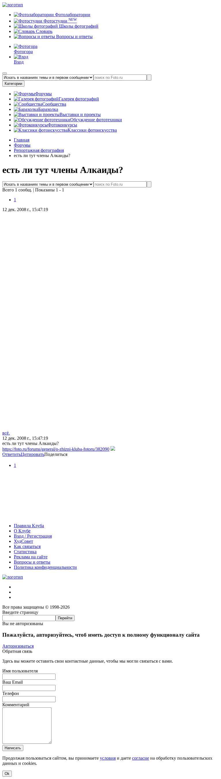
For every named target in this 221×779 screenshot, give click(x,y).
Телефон (10, 693)
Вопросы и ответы (74, 36)
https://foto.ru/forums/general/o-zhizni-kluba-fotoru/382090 (55, 449)
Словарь (43, 31)
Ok (7, 773)
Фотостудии (59, 20)
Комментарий (15, 704)
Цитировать (32, 454)
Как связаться (27, 546)
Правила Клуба (29, 525)
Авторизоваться (18, 646)
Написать (13, 748)
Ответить (11, 454)
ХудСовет (23, 541)
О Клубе (22, 530)
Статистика (25, 551)
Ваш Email (12, 682)
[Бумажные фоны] (110, 515)
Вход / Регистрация (33, 536)
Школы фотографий (78, 26)
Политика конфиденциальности (45, 567)
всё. (6, 432)
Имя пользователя (20, 670)
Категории (13, 83)
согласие (140, 758)
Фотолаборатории (72, 14)
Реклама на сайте (30, 556)
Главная (21, 139)
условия (108, 758)
